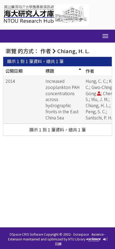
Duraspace (81, 234)
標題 (49, 71)
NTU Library (76, 239)
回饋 (58, 244)
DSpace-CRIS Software (26, 234)
